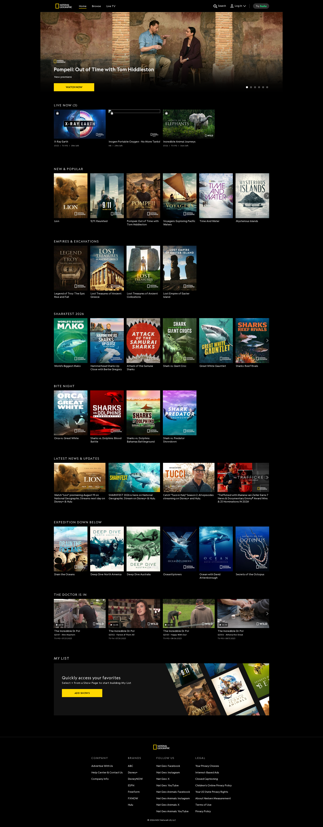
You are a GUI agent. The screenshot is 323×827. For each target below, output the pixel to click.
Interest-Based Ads (207, 772)
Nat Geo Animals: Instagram (173, 798)
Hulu (130, 804)
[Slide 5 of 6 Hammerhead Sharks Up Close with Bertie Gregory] (263, 87)
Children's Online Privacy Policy (213, 785)
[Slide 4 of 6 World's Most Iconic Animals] (259, 87)
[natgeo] (64, 6)
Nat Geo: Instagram (168, 772)
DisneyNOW (135, 778)
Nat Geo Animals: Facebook (173, 791)
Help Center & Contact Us (107, 772)
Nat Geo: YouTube (167, 785)
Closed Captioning (206, 778)
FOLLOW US (165, 757)
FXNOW (133, 798)
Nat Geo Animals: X (168, 804)
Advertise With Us (102, 766)
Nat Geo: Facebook (168, 766)
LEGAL (200, 757)
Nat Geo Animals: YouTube (172, 811)
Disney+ (133, 772)
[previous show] (46, 52)
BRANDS (134, 757)
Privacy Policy (203, 811)
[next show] (276, 52)
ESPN (131, 785)
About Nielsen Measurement (213, 798)
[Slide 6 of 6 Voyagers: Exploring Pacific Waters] (267, 87)
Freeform (134, 791)
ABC (130, 766)
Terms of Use (203, 804)
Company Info (100, 778)
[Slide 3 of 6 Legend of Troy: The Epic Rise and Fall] (255, 87)
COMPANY (99, 757)
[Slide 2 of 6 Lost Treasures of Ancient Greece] (251, 87)
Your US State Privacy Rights (211, 791)
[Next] (267, 195)
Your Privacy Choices (207, 766)
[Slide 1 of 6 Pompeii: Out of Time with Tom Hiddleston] (247, 87)
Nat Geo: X (163, 778)
